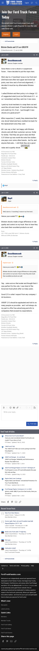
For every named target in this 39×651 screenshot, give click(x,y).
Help (32, 565)
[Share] (34, 55)
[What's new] (32, 3)
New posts (4, 605)
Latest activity (5, 609)
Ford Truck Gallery (6, 624)
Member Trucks (5, 620)
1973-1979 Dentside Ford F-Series (15, 527)
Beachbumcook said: (9, 207)
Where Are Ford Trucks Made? (14, 436)
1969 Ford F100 (10, 446)
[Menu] (2, 3)
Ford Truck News (6, 628)
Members (4, 616)
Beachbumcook (8, 50)
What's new (5, 601)
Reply (36, 180)
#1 (37, 55)
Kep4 (10, 198)
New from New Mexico (12, 513)
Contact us (4, 565)
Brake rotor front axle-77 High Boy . (16, 532)
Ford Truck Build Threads (12, 552)
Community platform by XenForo (19, 649)
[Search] (36, 3)
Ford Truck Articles (8, 431)
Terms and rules (14, 565)
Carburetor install (10, 548)
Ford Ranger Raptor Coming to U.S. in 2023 (18, 489)
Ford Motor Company (28, 585)
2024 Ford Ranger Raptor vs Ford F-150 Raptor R (20, 468)
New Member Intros (11, 517)
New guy (7, 540)
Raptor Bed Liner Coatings (13, 478)
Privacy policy (25, 565)
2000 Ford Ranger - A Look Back (15, 457)
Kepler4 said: (7, 263)
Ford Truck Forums (6, 632)
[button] (3, 407)
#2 (37, 192)
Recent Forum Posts (8, 508)
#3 (37, 248)
